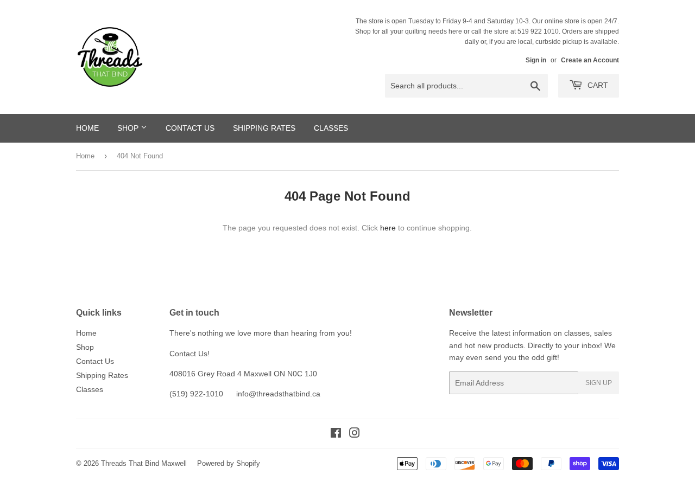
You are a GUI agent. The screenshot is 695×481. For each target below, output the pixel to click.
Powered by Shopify (228, 463)
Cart (596, 85)
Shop (129, 128)
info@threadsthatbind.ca (278, 393)
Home (87, 128)
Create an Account (590, 60)
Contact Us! (189, 353)
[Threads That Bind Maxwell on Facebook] (336, 434)
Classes (331, 128)
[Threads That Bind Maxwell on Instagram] (354, 434)
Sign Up (598, 383)
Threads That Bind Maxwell (144, 463)
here (388, 227)
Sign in (536, 60)
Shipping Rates (264, 128)
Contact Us (190, 128)
